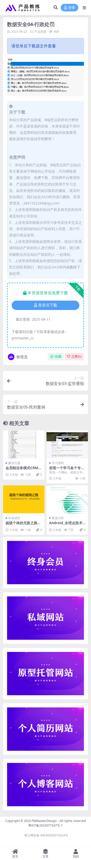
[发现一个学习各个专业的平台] (67, 444)
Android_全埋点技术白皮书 (65, 524)
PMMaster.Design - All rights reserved (59, 821)
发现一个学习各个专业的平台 (66, 469)
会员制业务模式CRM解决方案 (24, 469)
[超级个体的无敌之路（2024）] (23, 499)
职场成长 (14, 518)
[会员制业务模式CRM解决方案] (23, 444)
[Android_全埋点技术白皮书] (67, 499)
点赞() (76, 356)
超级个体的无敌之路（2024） (21, 524)
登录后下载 (47, 305)
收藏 (58, 356)
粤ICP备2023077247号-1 (45, 825)
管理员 (22, 356)
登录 (71, 8)
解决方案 (14, 463)
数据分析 (58, 518)
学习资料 (58, 463)
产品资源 (40, 31)
